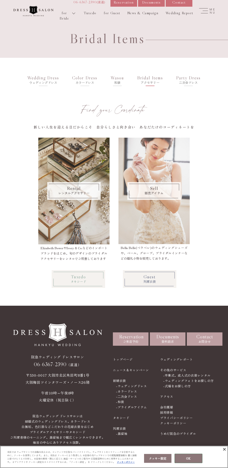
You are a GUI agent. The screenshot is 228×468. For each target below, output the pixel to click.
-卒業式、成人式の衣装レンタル (187, 375)
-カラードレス (126, 391)
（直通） (57, 364)
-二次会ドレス (126, 396)
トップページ (122, 359)
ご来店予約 (131, 339)
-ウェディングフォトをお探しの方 (188, 380)
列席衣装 (119, 428)
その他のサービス (173, 370)
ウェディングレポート (176, 359)
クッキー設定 (158, 458)
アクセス (166, 396)
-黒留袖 (121, 433)
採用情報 (166, 412)
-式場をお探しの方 (177, 386)
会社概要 (166, 407)
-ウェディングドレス (131, 386)
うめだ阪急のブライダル (178, 433)
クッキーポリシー (173, 423)
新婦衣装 (119, 380)
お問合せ (204, 339)
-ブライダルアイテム (131, 407)
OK (188, 458)
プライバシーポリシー (176, 418)
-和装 (120, 402)
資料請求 (167, 339)
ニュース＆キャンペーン (131, 370)
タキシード (121, 418)
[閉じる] (224, 449)
